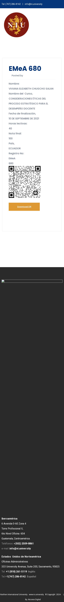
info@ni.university (33, 4)
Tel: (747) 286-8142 (11, 4)
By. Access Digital (33, 599)
